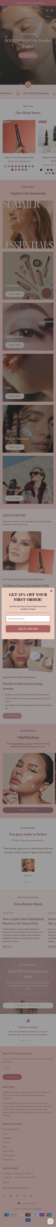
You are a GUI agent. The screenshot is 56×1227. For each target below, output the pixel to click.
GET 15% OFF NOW (28, 628)
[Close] (51, 591)
